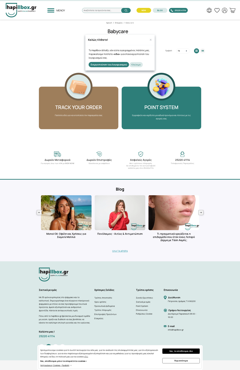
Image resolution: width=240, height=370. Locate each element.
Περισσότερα (181, 360)
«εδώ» (116, 54)
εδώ (86, 356)
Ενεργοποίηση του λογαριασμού (109, 64)
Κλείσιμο (136, 64)
